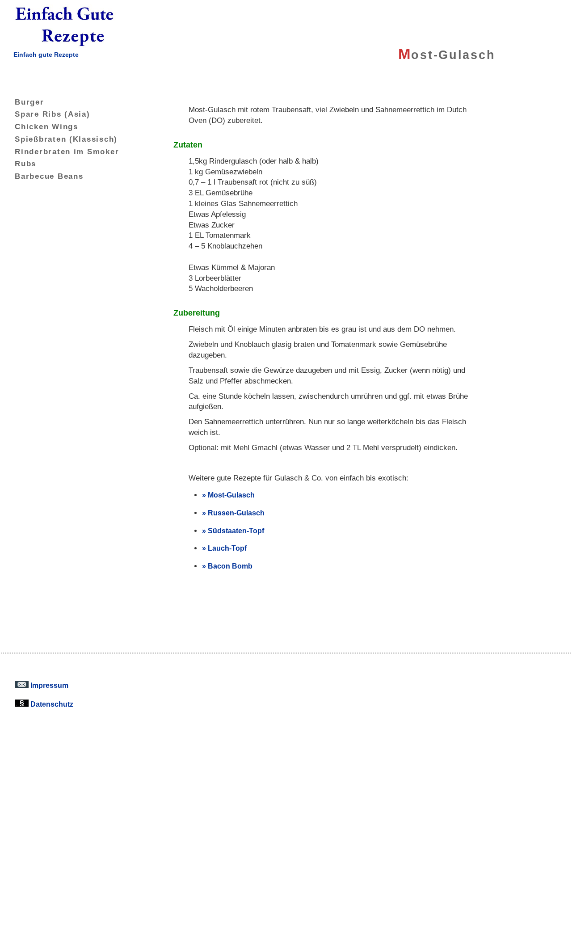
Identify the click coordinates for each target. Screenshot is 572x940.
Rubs (25, 163)
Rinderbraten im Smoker (67, 151)
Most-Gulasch (231, 495)
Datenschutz (51, 704)
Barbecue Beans (49, 176)
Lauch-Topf (227, 548)
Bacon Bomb (230, 566)
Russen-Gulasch (236, 513)
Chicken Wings (46, 126)
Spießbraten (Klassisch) (66, 139)
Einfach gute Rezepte (46, 54)
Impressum (48, 685)
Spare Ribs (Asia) (52, 114)
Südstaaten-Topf (236, 531)
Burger (29, 101)
